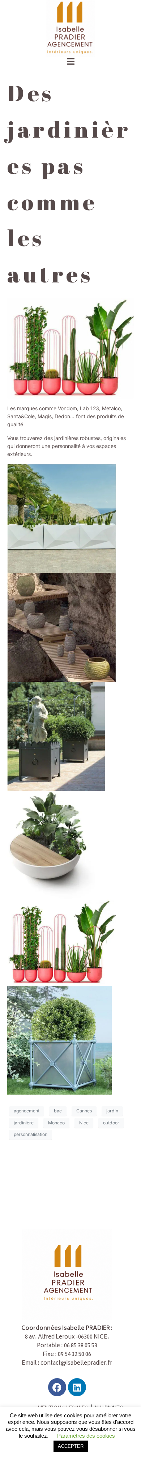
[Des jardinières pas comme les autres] (70, 348)
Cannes (84, 1110)
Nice (84, 1122)
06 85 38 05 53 (80, 1346)
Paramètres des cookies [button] (86, 1436)
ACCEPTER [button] (71, 1446)
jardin (112, 1110)
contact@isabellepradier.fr (76, 1363)
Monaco (56, 1122)
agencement (26, 1110)
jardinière (24, 1122)
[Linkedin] (77, 1387)
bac (58, 1110)
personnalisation (30, 1134)
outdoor (111, 1122)
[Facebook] (57, 1387)
